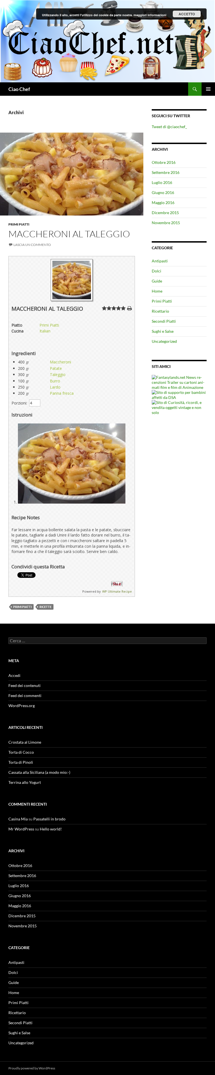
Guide (157, 281)
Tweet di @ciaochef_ (169, 126)
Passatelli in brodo (49, 819)
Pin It (117, 583)
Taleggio (58, 374)
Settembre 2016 (165, 172)
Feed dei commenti (24, 695)
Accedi (14, 675)
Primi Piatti (18, 224)
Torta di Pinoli (20, 762)
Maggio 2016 (163, 202)
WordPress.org (21, 705)
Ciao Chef (19, 89)
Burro (55, 381)
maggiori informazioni (150, 15)
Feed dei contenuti (24, 685)
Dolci (156, 271)
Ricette (45, 607)
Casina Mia (18, 819)
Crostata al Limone (24, 742)
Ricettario (160, 311)
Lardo (55, 387)
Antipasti (160, 260)
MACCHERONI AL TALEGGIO (69, 234)
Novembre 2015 (166, 222)
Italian (44, 331)
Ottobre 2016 (164, 162)
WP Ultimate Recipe (117, 591)
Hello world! (51, 829)
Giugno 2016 (163, 192)
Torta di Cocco (21, 752)
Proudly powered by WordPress (31, 1068)
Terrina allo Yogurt (24, 782)
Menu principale (208, 89)
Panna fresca (62, 393)
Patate (56, 368)
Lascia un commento (32, 245)
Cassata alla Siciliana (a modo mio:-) (39, 772)
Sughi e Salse (163, 331)
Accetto (187, 13)
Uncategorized (164, 341)
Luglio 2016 (162, 182)
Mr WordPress (21, 829)
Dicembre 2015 (165, 212)
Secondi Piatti (164, 321)
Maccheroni (60, 362)
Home (157, 291)
